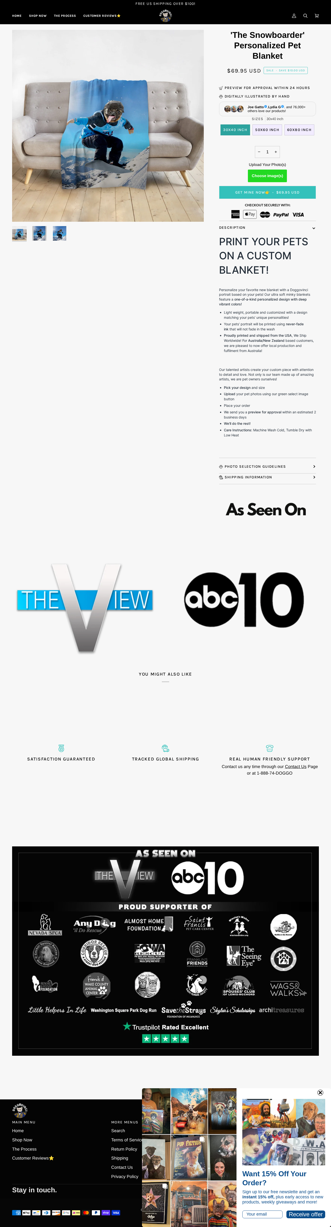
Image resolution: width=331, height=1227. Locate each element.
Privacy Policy (124, 1176)
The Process (24, 1149)
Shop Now (22, 1139)
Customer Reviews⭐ (33, 1158)
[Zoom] (21, 212)
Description (232, 227)
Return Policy (124, 1149)
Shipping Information (248, 477)
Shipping (119, 1158)
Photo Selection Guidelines (255, 466)
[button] (37, 16)
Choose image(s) (267, 176)
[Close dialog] (320, 1093)
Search (118, 1130)
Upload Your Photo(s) (267, 165)
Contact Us (296, 766)
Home (18, 1130)
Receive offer (306, 1214)
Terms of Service (127, 1139)
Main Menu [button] (23, 1122)
